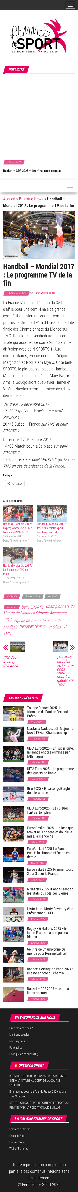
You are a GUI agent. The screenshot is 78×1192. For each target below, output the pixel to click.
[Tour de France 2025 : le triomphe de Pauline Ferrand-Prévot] (13, 713)
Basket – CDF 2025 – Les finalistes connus (32, 171)
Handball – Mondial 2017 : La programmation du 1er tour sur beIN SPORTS (17, 528)
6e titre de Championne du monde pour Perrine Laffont (47, 951)
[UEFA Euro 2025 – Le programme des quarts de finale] (13, 774)
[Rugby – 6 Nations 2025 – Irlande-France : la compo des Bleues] (13, 934)
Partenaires (15, 1047)
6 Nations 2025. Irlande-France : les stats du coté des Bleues (50, 891)
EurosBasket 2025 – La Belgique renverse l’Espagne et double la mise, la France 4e (50, 832)
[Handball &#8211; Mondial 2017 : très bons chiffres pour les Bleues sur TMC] (52, 513)
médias (55, 627)
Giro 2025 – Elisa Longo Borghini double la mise (49, 790)
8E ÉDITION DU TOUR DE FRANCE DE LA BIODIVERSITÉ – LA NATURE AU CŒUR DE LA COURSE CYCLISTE (38, 1080)
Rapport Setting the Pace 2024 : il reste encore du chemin (50, 971)
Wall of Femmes (18, 1148)
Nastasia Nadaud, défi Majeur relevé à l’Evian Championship (51, 730)
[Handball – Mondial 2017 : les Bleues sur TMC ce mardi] (18, 555)
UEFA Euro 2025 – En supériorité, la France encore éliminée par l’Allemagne (50, 752)
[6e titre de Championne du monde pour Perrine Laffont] (13, 955)
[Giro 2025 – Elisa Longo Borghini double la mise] (13, 794)
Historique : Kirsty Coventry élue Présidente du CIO (50, 911)
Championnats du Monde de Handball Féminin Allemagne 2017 (38, 613)
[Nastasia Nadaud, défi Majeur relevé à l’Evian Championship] (13, 734)
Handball (52, 596)
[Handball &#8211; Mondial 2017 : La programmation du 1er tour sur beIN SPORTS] (18, 513)
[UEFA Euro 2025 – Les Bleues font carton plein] (13, 814)
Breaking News (31, 198)
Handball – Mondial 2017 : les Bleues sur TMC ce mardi (17, 570)
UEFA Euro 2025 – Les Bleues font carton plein (48, 810)
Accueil (9, 198)
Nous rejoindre (17, 1041)
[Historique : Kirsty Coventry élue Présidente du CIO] (13, 914)
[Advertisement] (39, 116)
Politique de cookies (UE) (23, 1054)
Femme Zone (17, 1142)
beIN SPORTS (32, 607)
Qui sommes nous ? (21, 1028)
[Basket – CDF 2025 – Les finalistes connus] (13, 994)
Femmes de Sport (19, 1129)
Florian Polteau (44, 293)
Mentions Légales (19, 1034)
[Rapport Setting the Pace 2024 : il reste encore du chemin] (13, 974)
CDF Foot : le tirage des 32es (11, 661)
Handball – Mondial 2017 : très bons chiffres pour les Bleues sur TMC (51, 528)
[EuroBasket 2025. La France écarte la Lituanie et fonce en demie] (13, 854)
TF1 (66, 626)
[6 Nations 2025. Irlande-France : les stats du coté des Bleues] (13, 895)
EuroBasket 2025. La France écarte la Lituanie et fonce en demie (48, 852)
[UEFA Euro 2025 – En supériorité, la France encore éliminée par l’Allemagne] (13, 754)
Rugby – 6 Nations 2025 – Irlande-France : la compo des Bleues (47, 932)
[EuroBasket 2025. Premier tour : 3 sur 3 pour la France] (13, 875)
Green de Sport (31, 1065)
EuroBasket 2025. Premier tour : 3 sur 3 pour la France (50, 871)
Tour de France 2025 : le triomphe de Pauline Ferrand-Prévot (48, 712)
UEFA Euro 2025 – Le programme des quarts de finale (50, 771)
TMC (7, 633)
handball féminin (33, 626)
